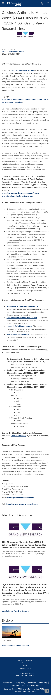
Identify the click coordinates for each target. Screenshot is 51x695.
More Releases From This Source (14, 611)
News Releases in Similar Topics (14, 645)
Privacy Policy (20, 682)
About (25, 665)
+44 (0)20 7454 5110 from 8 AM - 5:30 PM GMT (25, 674)
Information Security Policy (37, 682)
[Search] (48, 3)
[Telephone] (42, 3)
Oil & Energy (6, 640)
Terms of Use (7, 682)
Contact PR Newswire (25, 660)
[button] (25, 35)
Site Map (15, 685)
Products (25, 663)
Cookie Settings (33, 685)
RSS (23, 685)
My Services (24, 668)
